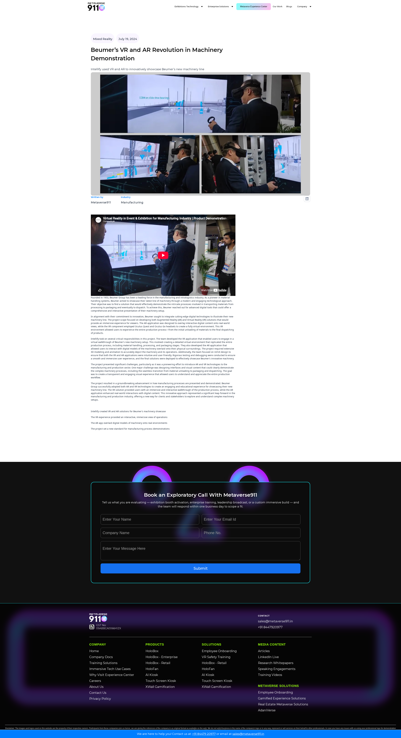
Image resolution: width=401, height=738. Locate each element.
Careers (95, 681)
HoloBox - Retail (158, 663)
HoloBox (152, 651)
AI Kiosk (152, 675)
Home (94, 651)
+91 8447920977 (270, 627)
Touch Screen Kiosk (161, 681)
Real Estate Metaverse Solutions (283, 704)
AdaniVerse (267, 710)
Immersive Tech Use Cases (110, 669)
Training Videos (270, 675)
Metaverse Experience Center (253, 6)
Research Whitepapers (275, 663)
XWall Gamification (160, 687)
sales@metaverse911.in (275, 621)
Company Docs (101, 657)
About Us (96, 687)
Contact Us (97, 693)
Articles (264, 651)
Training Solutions (103, 663)
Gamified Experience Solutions (282, 698)
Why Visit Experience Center (111, 675)
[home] (96, 7)
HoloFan (152, 669)
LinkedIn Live (268, 657)
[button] (189, 6)
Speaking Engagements (276, 669)
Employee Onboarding (219, 651)
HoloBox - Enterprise (162, 657)
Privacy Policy (100, 699)
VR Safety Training (216, 657)
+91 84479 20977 (204, 734)
